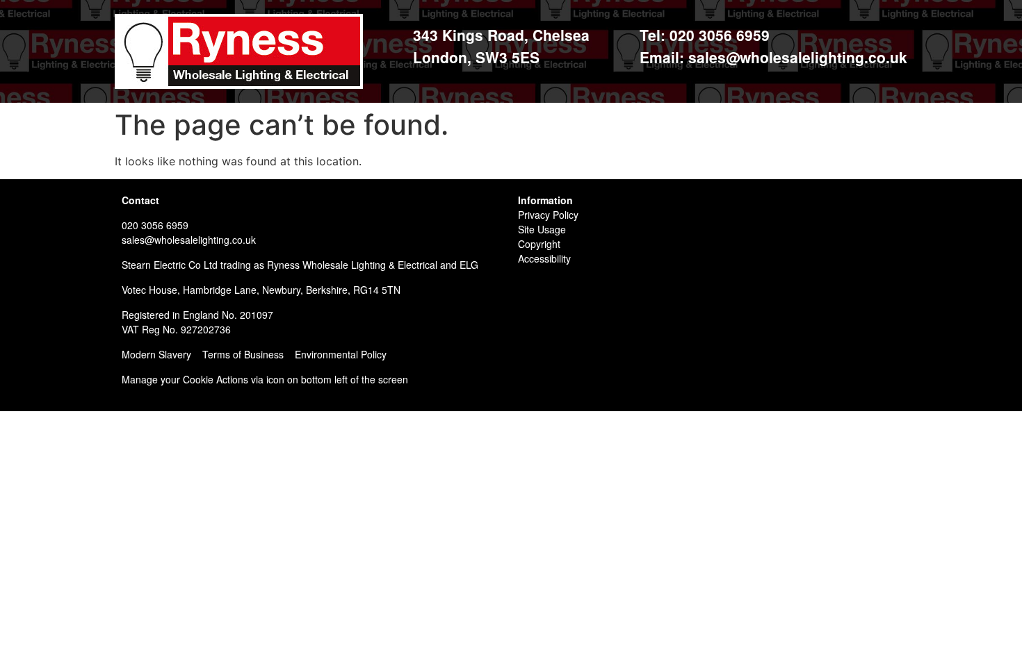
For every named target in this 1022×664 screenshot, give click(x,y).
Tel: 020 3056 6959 (705, 34)
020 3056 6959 (155, 225)
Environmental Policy (341, 354)
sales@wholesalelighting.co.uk (189, 240)
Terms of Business (243, 354)
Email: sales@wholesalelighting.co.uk (773, 57)
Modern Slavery (156, 354)
